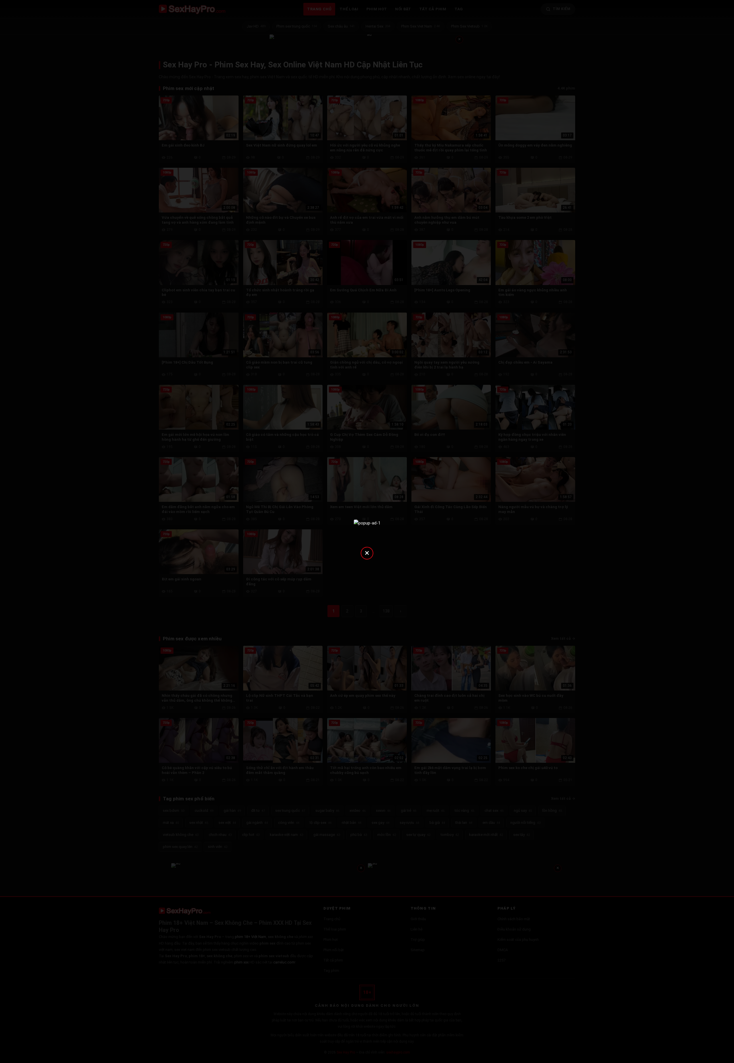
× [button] (367, 553)
